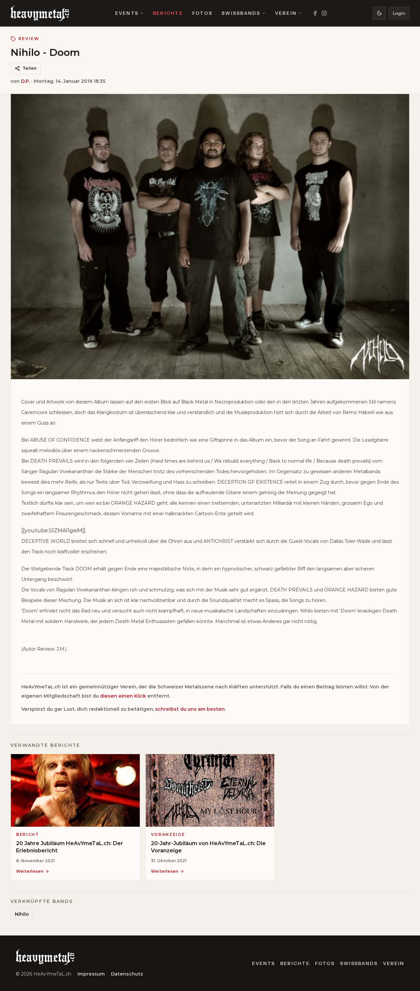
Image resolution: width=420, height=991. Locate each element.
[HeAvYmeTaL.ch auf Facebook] (315, 13)
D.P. (25, 81)
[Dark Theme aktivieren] (379, 13)
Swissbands (240, 13)
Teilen (29, 68)
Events (126, 13)
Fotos (202, 13)
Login (399, 13)
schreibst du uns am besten (190, 709)
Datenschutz (127, 974)
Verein (286, 13)
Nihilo (22, 914)
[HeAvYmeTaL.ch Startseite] (39, 13)
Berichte (168, 13)
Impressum (91, 974)
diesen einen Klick (123, 696)
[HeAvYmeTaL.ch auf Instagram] (324, 13)
